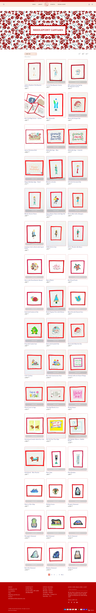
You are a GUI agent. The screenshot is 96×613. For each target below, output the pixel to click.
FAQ (9, 592)
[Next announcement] (94, 1)
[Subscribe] (87, 589)
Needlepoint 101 (12, 589)
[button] (3, 4)
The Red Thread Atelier (17, 608)
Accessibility (11, 591)
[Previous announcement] (1, 1)
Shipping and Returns (14, 594)
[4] (86, 54)
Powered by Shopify (12, 610)
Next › (62, 574)
